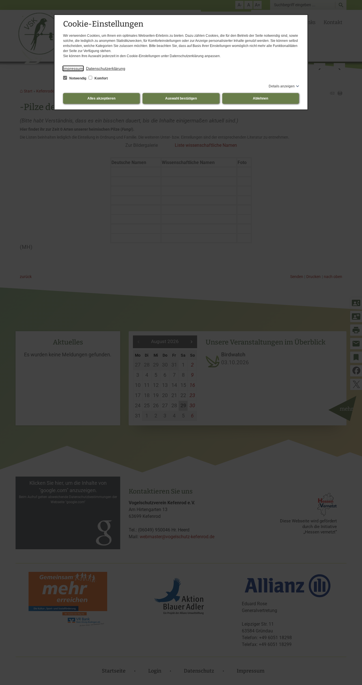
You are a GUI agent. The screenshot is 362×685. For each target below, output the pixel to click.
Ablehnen (260, 98)
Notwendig (77, 78)
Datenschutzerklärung (105, 68)
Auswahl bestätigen (181, 98)
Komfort (101, 78)
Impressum (73, 68)
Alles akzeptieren (101, 98)
